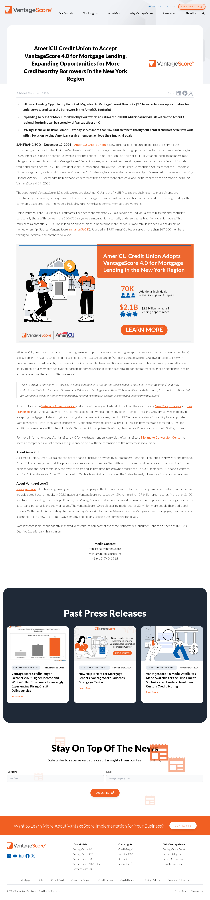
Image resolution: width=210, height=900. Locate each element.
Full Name (12, 771)
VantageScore (26, 489)
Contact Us (183, 825)
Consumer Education (179, 880)
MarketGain (125, 863)
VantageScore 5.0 (82, 858)
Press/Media (155, 7)
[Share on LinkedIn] (179, 93)
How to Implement (173, 863)
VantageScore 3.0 (82, 868)
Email (109, 771)
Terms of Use (197, 891)
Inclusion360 (125, 854)
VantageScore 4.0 (82, 849)
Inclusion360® (78, 229)
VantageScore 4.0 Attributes (88, 863)
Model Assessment (173, 858)
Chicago (175, 406)
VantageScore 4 (83, 854)
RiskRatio (124, 858)
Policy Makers (152, 880)
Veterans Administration (58, 406)
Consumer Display (81, 880)
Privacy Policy (181, 891)
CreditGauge (125, 849)
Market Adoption (172, 854)
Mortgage (25, 880)
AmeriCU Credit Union (90, 144)
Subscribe (102, 793)
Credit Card (57, 880)
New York (161, 406)
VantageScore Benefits (175, 849)
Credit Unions (105, 880)
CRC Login (170, 7)
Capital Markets (128, 880)
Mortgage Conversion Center (161, 437)
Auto (41, 880)
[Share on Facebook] (185, 93)
